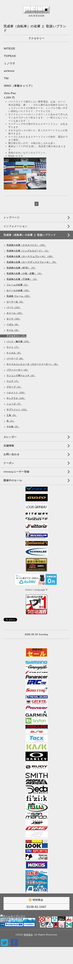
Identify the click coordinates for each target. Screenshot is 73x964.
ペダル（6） (13, 324)
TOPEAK (10, 55)
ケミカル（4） (14, 353)
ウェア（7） (13, 381)
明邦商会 (28, 935)
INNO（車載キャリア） (19, 85)
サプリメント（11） (17, 409)
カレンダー (10, 436)
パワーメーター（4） (18, 370)
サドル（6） (13, 330)
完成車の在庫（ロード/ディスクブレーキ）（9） (32, 262)
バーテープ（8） (15, 358)
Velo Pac (10, 93)
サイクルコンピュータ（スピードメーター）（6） (33, 364)
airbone (9, 70)
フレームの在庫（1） (18, 285)
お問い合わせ (11, 454)
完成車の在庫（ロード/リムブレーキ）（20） (30, 256)
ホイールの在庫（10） (18, 290)
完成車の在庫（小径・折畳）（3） (25, 273)
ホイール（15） (15, 313)
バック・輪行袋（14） (18, 341)
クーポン (9, 463)
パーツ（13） (14, 307)
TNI (6, 78)
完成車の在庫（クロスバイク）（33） (26, 245)
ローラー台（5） (15, 302)
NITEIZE (9, 48)
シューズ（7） (14, 404)
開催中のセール (13, 480)
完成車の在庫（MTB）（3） (21, 268)
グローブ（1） (14, 387)
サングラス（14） (16, 398)
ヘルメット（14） (16, 392)
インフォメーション (15, 226)
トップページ (11, 217)
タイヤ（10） (14, 319)
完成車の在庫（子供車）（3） (22, 279)
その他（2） (13, 426)
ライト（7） (13, 347)
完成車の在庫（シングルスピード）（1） (28, 251)
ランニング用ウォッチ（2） (21, 375)
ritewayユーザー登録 (16, 471)
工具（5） (12, 415)
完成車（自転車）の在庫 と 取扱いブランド (30, 234)
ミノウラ (9, 63)
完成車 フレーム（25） (19, 296)
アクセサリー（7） (16, 336)
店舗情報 (9, 445)
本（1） (11, 421)
